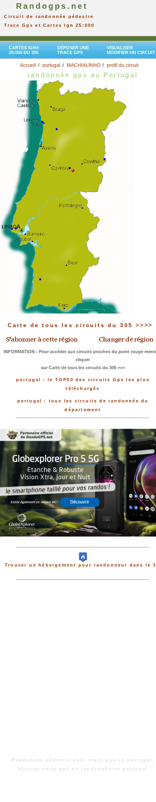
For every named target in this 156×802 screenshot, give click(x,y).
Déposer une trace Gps (73, 50)
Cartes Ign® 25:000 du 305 (24, 50)
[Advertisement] (78, 673)
